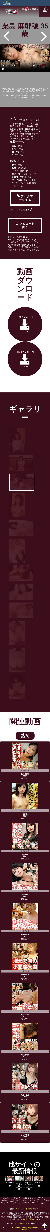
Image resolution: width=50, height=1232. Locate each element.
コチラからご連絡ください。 (30, 1219)
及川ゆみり (10, 1182)
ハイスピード (34, 1200)
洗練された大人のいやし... (29, 1184)
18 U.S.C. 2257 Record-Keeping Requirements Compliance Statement (25, 1229)
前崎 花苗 (38, 1182)
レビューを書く (27, 225)
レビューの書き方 (17, 237)
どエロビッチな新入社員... (19, 1184)
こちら (34, 247)
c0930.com (23, 1224)
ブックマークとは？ (20, 210)
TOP (44, 1229)
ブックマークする (26, 198)
